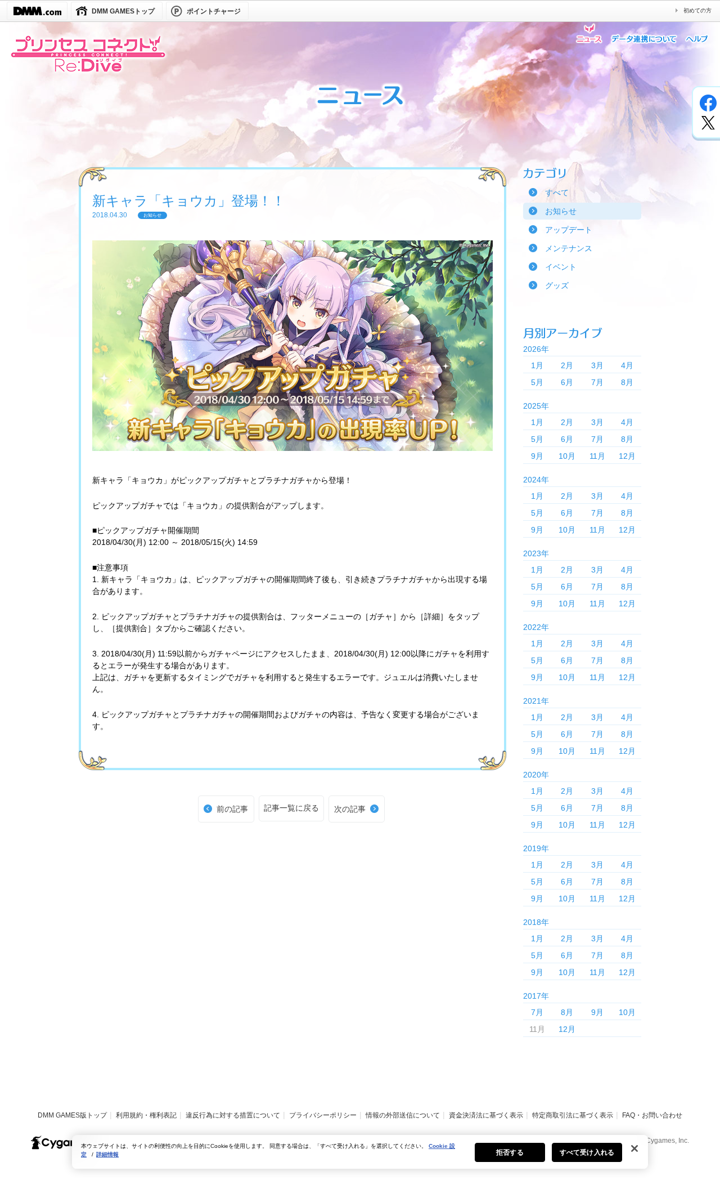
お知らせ (561, 211)
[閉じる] (634, 1148)
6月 (567, 382)
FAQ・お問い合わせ (652, 1115)
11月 (597, 456)
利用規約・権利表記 (146, 1115)
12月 (627, 456)
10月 (567, 456)
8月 (627, 382)
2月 (567, 365)
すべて (557, 192)
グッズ (557, 285)
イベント (561, 266)
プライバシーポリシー (323, 1115)
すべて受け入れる (587, 1152)
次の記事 (350, 809)
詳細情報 (107, 1154)
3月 (597, 365)
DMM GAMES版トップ (72, 1115)
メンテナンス (568, 248)
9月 (537, 456)
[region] (360, 1152)
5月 (537, 382)
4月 (627, 365)
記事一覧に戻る (291, 807)
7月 (597, 382)
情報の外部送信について (403, 1115)
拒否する (509, 1152)
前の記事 (232, 809)
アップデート (568, 229)
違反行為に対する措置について (233, 1115)
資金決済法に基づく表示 (486, 1115)
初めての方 (697, 10)
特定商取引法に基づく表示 (572, 1115)
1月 (537, 365)
